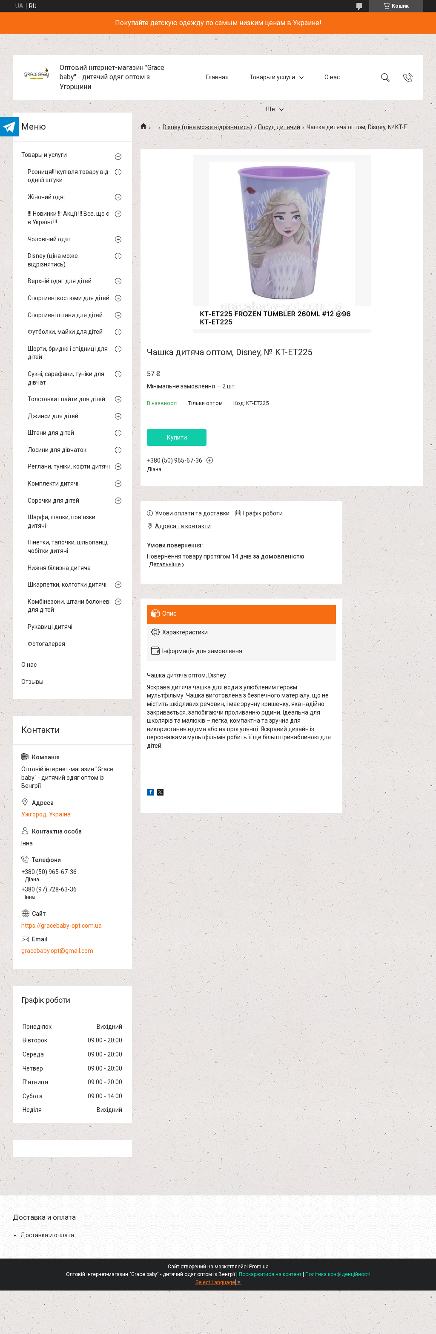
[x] (160, 793)
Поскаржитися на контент (270, 1274)
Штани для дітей (51, 432)
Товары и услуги (272, 77)
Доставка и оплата (47, 1235)
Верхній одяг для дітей (60, 281)
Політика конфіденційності (337, 1274)
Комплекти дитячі (53, 483)
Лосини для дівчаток (57, 449)
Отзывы (32, 681)
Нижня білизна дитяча (59, 567)
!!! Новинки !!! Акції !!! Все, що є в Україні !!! (68, 218)
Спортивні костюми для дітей (68, 298)
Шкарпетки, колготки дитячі (67, 584)
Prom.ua (259, 1267)
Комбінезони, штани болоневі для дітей (69, 605)
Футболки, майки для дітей (65, 331)
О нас (332, 77)
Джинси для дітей (53, 416)
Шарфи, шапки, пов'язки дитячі (61, 521)
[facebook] (150, 793)
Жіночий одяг (47, 197)
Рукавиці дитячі (50, 626)
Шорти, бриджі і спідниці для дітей (68, 353)
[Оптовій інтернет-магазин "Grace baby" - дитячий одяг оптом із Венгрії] (37, 77)
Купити (177, 437)
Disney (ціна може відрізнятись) (207, 127)
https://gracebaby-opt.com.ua (61, 925)
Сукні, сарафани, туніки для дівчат (66, 378)
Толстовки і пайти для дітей (66, 399)
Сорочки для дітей (53, 500)
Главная (217, 77)
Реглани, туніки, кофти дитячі (69, 466)
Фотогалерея (46, 643)
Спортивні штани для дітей (65, 315)
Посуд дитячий (279, 127)
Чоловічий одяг (49, 239)
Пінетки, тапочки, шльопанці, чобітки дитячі (68, 546)
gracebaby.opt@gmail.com (57, 950)
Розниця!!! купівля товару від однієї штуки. (68, 176)
